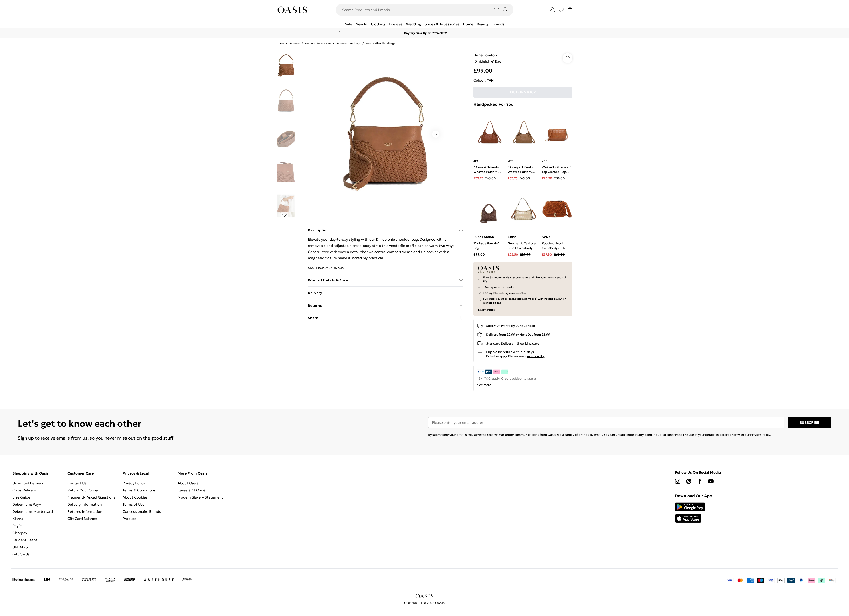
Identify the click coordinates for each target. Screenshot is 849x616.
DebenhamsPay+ (26, 504)
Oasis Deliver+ (24, 490)
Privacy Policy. (760, 435)
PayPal (18, 525)
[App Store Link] (690, 512)
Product (129, 518)
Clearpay (19, 533)
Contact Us (77, 483)
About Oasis (188, 483)
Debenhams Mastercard (32, 511)
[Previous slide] (338, 33)
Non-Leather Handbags (380, 43)
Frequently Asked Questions (91, 497)
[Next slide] (510, 33)
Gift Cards (21, 554)
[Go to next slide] (435, 134)
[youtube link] (711, 481)
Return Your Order (83, 490)
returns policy (535, 356)
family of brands (577, 435)
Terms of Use (133, 504)
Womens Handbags (348, 43)
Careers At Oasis (192, 490)
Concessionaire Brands (142, 511)
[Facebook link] (700, 481)
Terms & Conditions (139, 490)
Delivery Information (84, 504)
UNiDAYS (20, 547)
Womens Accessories (318, 43)
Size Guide (21, 497)
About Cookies (135, 497)
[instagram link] (677, 481)
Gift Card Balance (82, 518)
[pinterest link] (688, 481)
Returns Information (84, 511)
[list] (385, 134)
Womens (294, 43)
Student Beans (25, 540)
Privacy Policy (134, 483)
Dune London (485, 55)
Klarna (17, 518)
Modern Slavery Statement (200, 497)
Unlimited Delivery (27, 483)
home (280, 43)
